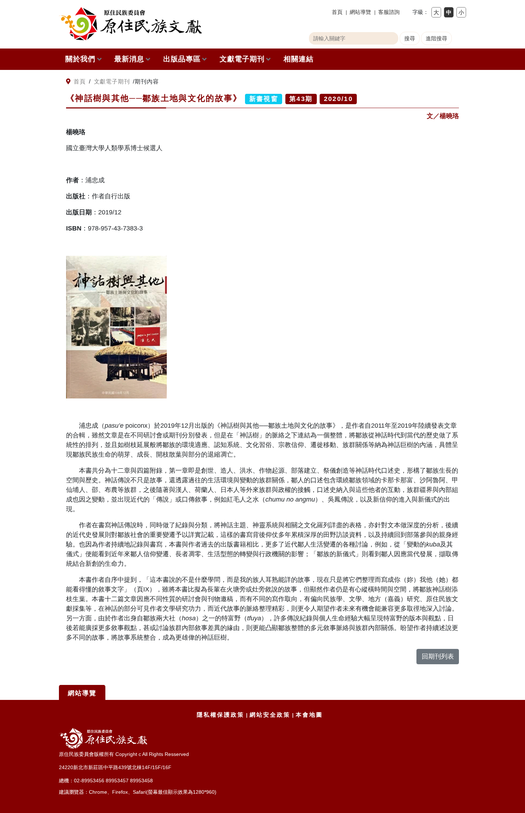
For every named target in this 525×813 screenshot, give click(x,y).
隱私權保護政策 (220, 715)
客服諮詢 (389, 12)
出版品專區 (182, 59)
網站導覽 (360, 12)
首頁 (337, 12)
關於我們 (80, 59)
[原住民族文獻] (130, 23)
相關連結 (299, 59)
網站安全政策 (270, 715)
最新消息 (129, 59)
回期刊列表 (438, 656)
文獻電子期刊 (242, 59)
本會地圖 (309, 715)
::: (61, 81)
